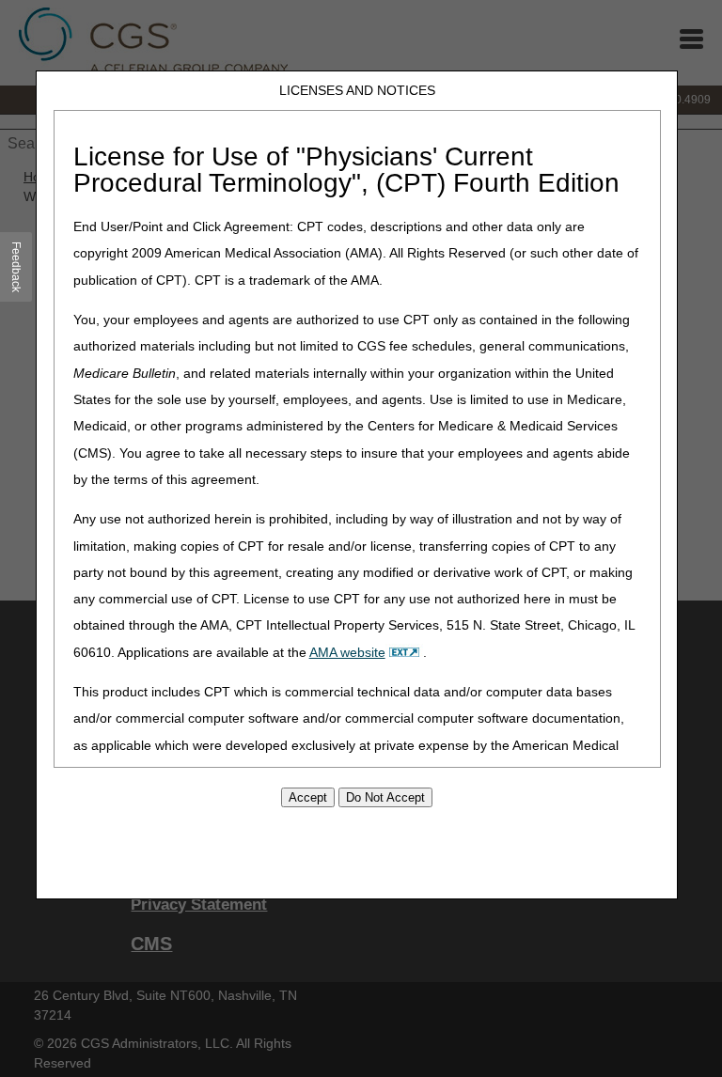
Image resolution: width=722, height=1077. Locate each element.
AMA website (347, 652)
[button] (16, 267)
